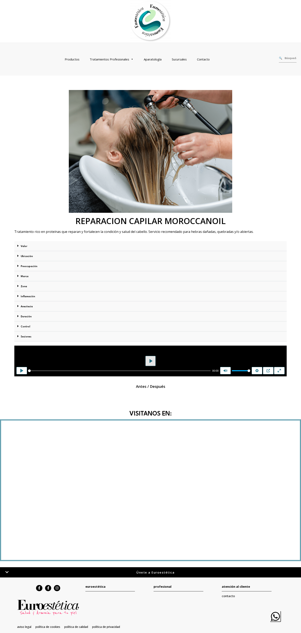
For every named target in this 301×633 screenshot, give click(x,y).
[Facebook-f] (39, 588)
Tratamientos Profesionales (109, 59)
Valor (24, 246)
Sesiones (26, 337)
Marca (24, 276)
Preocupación (29, 266)
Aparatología (153, 59)
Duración (26, 316)
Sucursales (179, 59)
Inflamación (28, 296)
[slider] (119, 371)
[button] (150, 246)
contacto (228, 596)
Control (25, 327)
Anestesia (27, 306)
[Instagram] (57, 588)
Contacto (203, 59)
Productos (72, 59)
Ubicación (27, 256)
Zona (24, 286)
